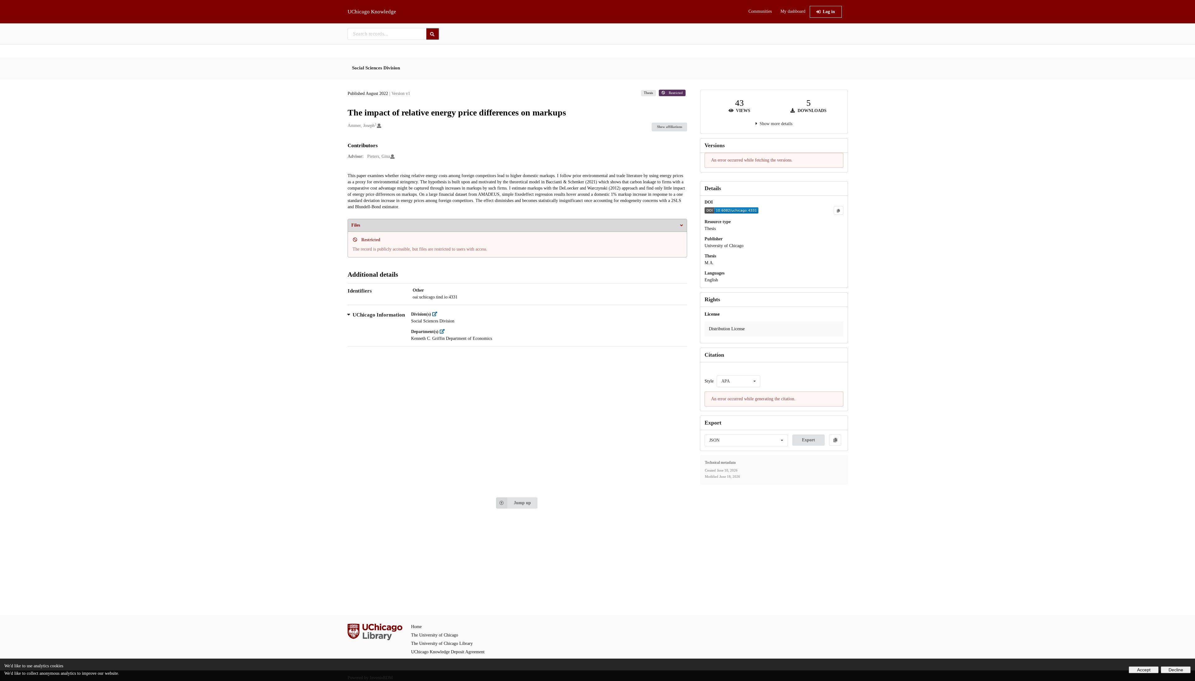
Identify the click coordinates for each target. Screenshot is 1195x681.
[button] (774, 329)
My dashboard (792, 11)
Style (709, 381)
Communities (760, 11)
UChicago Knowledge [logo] (372, 12)
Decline (1176, 669)
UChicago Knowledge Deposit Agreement (448, 652)
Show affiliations (669, 127)
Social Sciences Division (376, 67)
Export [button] (808, 440)
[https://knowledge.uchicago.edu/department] (444, 331)
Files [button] (355, 225)
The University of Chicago (434, 635)
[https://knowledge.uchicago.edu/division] (436, 314)
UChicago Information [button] (379, 315)
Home (416, 626)
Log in (829, 11)
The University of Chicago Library (442, 643)
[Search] (432, 34)
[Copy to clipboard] (838, 210)
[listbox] (738, 381)
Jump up (522, 502)
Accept (1143, 669)
